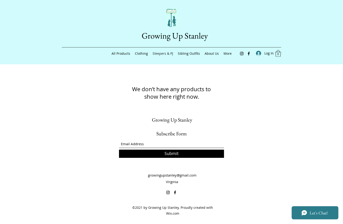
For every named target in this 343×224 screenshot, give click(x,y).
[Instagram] (241, 53)
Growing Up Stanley (175, 35)
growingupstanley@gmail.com (172, 175)
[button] (278, 53)
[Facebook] (248, 53)
